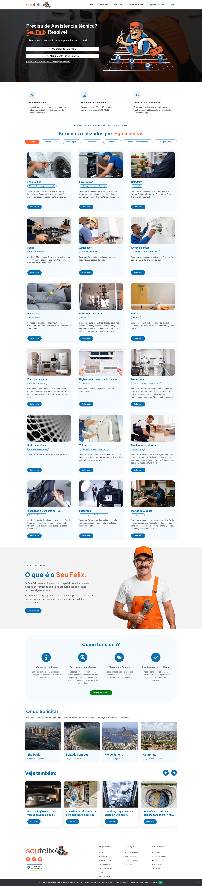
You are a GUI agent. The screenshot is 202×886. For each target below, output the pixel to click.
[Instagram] (28, 859)
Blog (172, 5)
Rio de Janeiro (158, 860)
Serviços (118, 5)
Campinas (156, 868)
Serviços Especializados (137, 142)
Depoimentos (104, 864)
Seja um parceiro (156, 5)
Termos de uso (105, 876)
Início (90, 5)
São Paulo (156, 852)
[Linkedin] (40, 859)
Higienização (51, 142)
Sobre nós (103, 5)
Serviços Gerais (165, 142)
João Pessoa (157, 864)
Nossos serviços (105, 860)
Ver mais (129, 864)
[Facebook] (34, 859)
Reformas (112, 142)
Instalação (71, 142)
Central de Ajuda (135, 5)
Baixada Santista (159, 856)
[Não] (198, 882)
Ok (160, 882)
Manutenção (92, 142)
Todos (32, 142)
